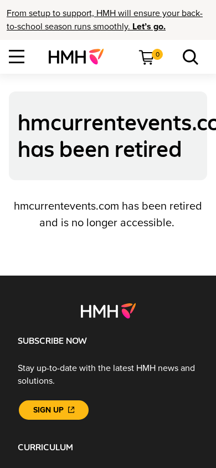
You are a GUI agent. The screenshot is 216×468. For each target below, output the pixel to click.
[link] (80, 56)
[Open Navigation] (16, 56)
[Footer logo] (108, 310)
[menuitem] (80, 56)
